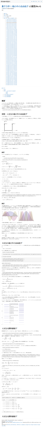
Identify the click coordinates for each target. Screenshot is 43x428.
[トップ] (32, 1)
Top (2, 8)
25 (11, 46)
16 (11, 36)
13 (11, 32)
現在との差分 (6, 15)
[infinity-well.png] (10, 126)
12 (11, 31)
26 (11, 47)
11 (11, 30)
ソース (5, 16)
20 (11, 40)
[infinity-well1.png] (10, 216)
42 (11, 65)
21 (11, 41)
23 (11, 44)
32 (11, 54)
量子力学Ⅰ (5, 8)
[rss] (41, 1)
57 (11, 82)
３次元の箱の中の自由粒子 (8, 94)
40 (11, 63)
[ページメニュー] (39, 1)
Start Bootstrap (13, 424)
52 (11, 76)
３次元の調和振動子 (7, 96)
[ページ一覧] (34, 1)
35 (11, 57)
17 (11, 37)
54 (11, 79)
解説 (7, 93)
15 (11, 35)
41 (11, 64)
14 (11, 33)
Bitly (4, 425)
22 (11, 42)
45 (11, 68)
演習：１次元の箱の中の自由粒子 (10, 90)
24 (11, 45)
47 (11, 71)
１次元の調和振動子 (7, 95)
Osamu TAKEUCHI (9, 421)
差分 (5, 14)
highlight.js (23, 424)
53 (11, 77)
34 (11, 56)
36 (11, 58)
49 (11, 73)
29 (11, 50)
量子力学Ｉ (4, 88)
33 (11, 55)
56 (11, 81)
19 (11, 39)
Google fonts (28, 424)
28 (11, 49)
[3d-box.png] (13, 313)
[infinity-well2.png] (26, 216)
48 (11, 72)
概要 (5, 89)
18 (11, 38)
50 (11, 74)
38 (11, 61)
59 (11, 84)
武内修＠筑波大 (5, 1)
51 (11, 75)
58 (11, 83)
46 (11, 70)
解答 (7, 92)
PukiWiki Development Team (17, 422)
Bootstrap (8, 424)
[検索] (36, 1)
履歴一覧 (5, 13)
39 (11, 62)
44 (11, 67)
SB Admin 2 (19, 424)
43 (11, 66)
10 (11, 29)
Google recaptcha (34, 424)
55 (11, 80)
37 (11, 59)
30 (11, 51)
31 (11, 53)
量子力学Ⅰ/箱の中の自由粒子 (15, 6)
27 (11, 48)
